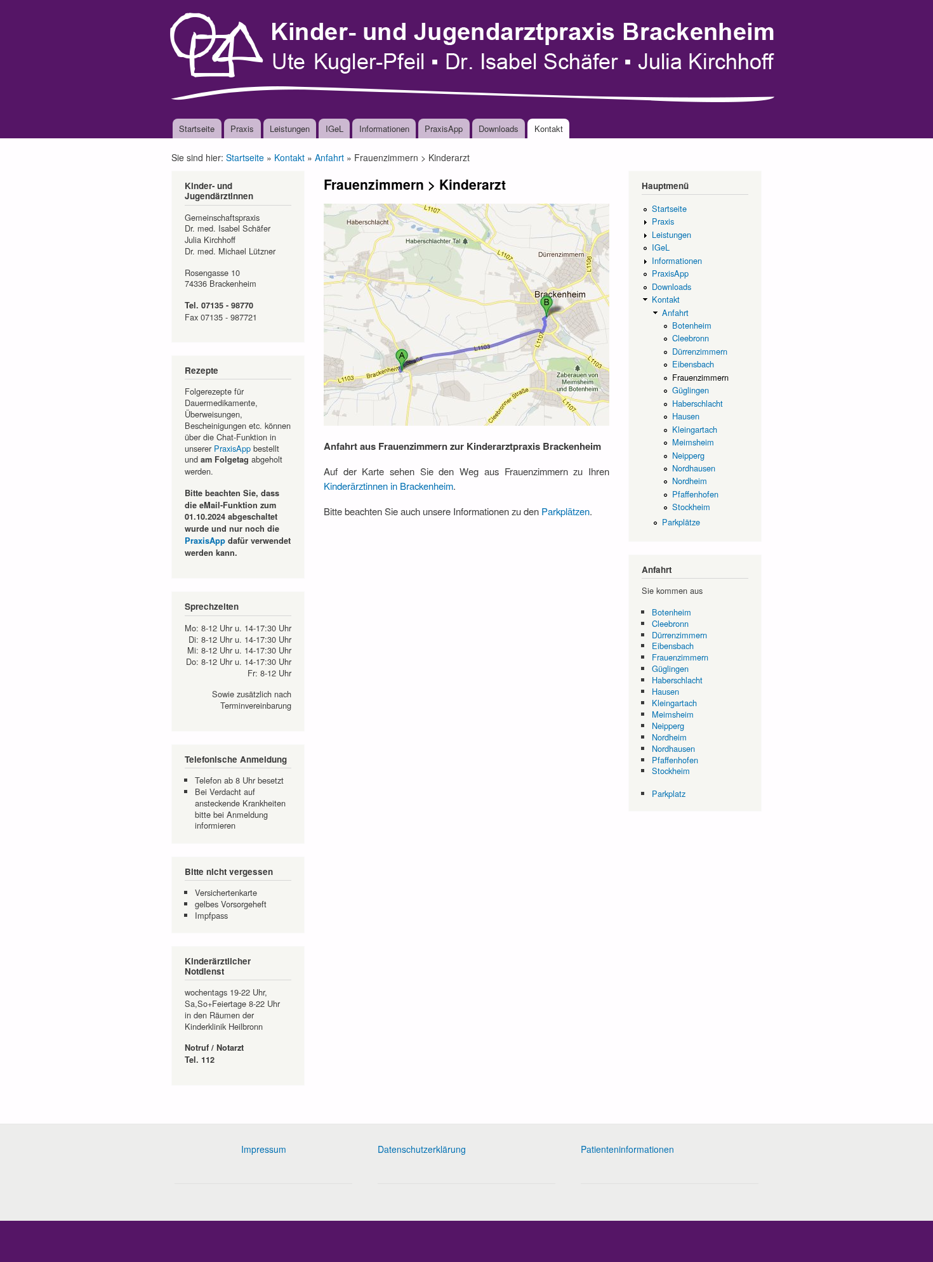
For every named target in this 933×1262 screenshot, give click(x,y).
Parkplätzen (565, 511)
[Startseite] (474, 59)
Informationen (384, 128)
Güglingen (690, 390)
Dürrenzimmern (699, 351)
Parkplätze (681, 522)
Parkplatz (668, 793)
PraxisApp (444, 128)
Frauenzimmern (700, 377)
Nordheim (689, 481)
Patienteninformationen (627, 1149)
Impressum (263, 1149)
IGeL (334, 128)
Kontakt (548, 128)
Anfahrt (329, 157)
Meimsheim (693, 442)
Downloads (499, 128)
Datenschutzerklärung (422, 1149)
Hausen (685, 416)
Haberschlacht (697, 403)
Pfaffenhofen (695, 494)
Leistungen (290, 128)
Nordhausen (693, 468)
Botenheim (691, 325)
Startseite (197, 128)
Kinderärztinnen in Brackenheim (388, 485)
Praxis (242, 128)
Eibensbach (693, 364)
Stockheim (691, 507)
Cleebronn (690, 338)
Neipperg (688, 455)
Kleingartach (694, 429)
